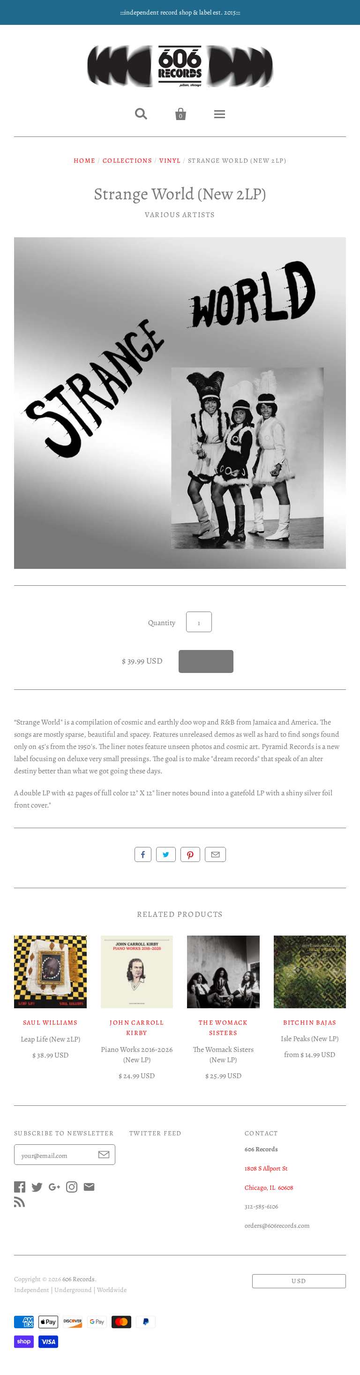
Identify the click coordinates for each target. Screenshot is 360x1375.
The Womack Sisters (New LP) (223, 1054)
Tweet (166, 854)
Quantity (161, 623)
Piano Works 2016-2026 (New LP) (136, 1054)
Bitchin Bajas (309, 1022)
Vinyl (170, 160)
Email (215, 854)
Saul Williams (50, 1022)
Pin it (190, 854)
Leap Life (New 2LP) (50, 1039)
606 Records (78, 1279)
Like (143, 854)
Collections (127, 160)
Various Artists (180, 215)
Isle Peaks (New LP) (309, 1039)
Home (85, 160)
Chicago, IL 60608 (269, 1187)
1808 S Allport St (266, 1168)
